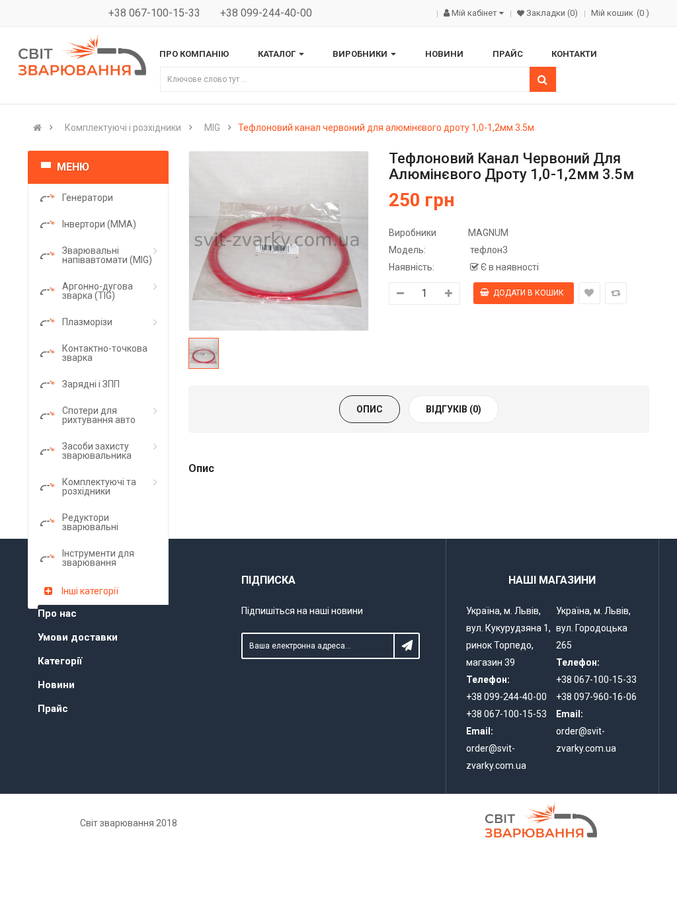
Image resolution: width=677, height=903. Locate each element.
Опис (369, 409)
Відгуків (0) (453, 409)
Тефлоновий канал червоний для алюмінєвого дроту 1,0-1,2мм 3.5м (386, 127)
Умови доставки (78, 637)
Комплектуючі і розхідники (123, 127)
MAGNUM (488, 232)
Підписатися (406, 646)
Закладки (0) (551, 13)
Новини (56, 685)
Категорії (60, 661)
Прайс (53, 709)
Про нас (57, 613)
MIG (212, 127)
